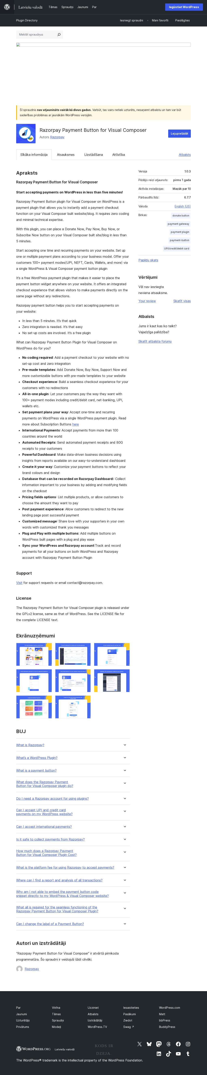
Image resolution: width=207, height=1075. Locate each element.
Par (18, 1007)
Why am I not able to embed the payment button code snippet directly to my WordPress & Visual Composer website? (62, 894)
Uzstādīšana (93, 155)
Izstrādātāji (95, 1020)
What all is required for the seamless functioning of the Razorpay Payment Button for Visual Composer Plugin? (57, 909)
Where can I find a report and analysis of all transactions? (59, 880)
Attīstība (118, 155)
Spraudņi (58, 1020)
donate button (180, 215)
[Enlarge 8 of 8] (85, 701)
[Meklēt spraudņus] (59, 35)
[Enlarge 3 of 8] (124, 648)
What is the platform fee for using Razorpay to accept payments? (65, 867)
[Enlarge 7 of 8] (46, 701)
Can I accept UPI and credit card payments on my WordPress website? (44, 812)
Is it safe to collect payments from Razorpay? (50, 839)
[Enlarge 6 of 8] (124, 675)
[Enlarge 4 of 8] (46, 675)
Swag (128, 1027)
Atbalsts (185, 155)
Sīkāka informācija (34, 155)
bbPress (164, 1020)
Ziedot (127, 1020)
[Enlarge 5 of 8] (85, 675)
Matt (162, 1014)
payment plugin (180, 231)
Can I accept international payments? (44, 827)
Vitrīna (56, 1007)
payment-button (179, 240)
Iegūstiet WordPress (184, 7)
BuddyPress (167, 1027)
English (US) (183, 206)
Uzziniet (93, 1007)
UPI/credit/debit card (176, 248)
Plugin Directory (27, 20)
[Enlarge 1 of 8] (46, 648)
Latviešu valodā (64, 1049)
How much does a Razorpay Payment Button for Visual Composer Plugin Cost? (46, 853)
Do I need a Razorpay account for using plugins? (52, 799)
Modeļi (56, 1027)
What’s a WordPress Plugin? (36, 758)
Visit (19, 583)
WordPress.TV (97, 1027)
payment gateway (178, 223)
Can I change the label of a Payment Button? (50, 924)
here (75, 424)
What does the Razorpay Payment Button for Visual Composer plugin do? (44, 784)
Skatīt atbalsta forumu (155, 341)
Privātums (22, 1027)
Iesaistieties (131, 1007)
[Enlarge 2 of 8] (85, 648)
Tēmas (56, 1014)
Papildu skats (148, 260)
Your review (147, 301)
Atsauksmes (66, 155)
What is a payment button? (36, 770)
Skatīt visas (182, 301)
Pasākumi (129, 1014)
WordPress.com (169, 1007)
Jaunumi (21, 1014)
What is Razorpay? (30, 745)
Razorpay (57, 137)
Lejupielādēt (179, 133)
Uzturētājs (23, 1020)
